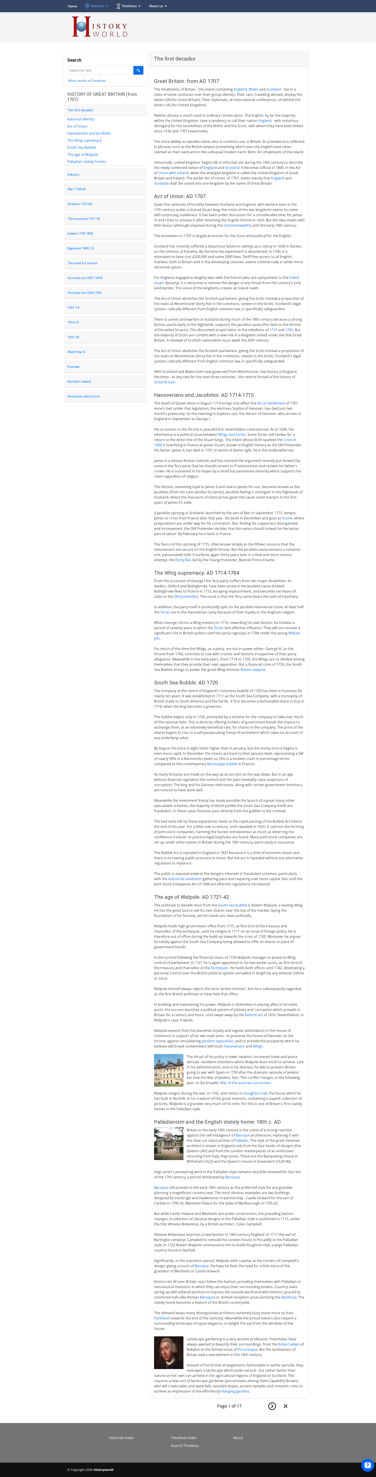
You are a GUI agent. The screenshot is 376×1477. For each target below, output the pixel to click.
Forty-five (183, 559)
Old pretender (185, 596)
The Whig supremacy (84, 140)
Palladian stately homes (86, 161)
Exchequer (219, 967)
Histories (97, 6)
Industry (73, 175)
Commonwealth (237, 225)
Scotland (274, 89)
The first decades (80, 110)
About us (156, 6)
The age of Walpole (82, 154)
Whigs (258, 1046)
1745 (289, 329)
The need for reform (82, 263)
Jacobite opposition (217, 1041)
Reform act (254, 1014)
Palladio (241, 1140)
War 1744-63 (76, 189)
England (240, 89)
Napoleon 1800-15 (80, 248)
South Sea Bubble (81, 147)
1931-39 (73, 337)
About (238, 1438)
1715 (273, 329)
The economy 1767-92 (83, 219)
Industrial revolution (185, 878)
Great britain (164, 382)
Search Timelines (185, 1445)
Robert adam (289, 1344)
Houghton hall (255, 1093)
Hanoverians (234, 1046)
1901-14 (73, 308)
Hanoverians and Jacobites (89, 133)
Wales (253, 89)
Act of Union (77, 126)
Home (72, 6)
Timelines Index (183, 1438)
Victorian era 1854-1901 (84, 293)
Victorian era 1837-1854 (84, 278)
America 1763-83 (79, 204)
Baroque (243, 1135)
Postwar (73, 367)
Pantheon (162, 1318)
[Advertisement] (229, 27)
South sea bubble (232, 905)
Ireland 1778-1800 (80, 234)
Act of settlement (271, 403)
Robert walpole (253, 669)
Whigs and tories (232, 434)
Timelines (129, 6)
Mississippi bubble (222, 763)
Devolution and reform (83, 396)
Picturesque (247, 1349)
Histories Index (121, 1438)
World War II (76, 352)
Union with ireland (173, 172)
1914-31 (73, 322)
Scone (287, 518)
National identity (80, 119)
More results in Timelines (87, 80)
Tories (165, 612)
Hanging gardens (235, 1391)
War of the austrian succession (245, 1082)
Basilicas (288, 1297)
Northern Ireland (79, 382)
